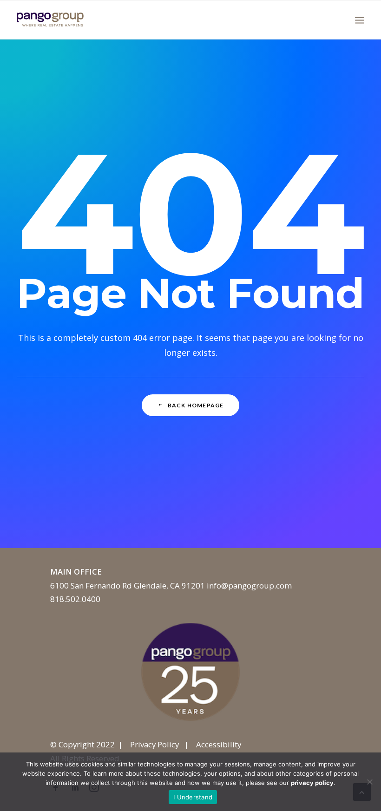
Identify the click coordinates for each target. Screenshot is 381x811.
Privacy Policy (154, 744)
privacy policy (312, 782)
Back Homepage (196, 405)
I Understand (192, 797)
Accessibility (218, 744)
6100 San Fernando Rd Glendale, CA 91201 (127, 585)
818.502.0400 (75, 599)
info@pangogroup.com (249, 585)
